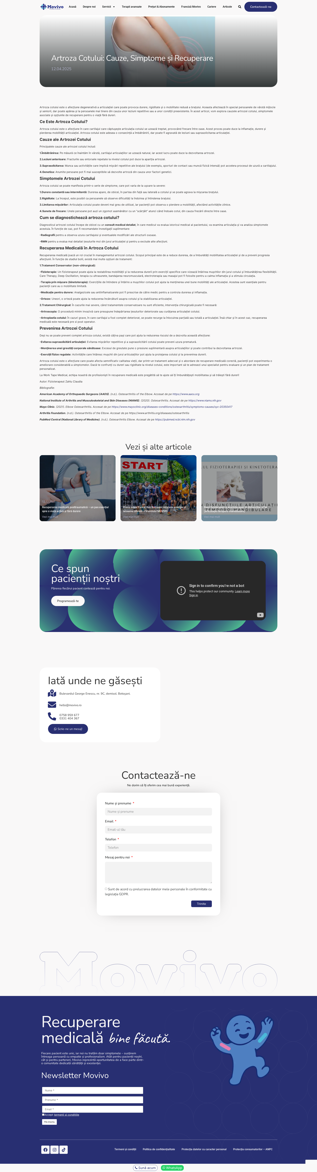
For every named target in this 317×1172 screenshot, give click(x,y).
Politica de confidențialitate (159, 1149)
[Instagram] (54, 1150)
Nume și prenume (118, 803)
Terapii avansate (132, 6)
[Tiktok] (63, 1150)
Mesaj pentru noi (118, 857)
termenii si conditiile (66, 1114)
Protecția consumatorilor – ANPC (252, 1149)
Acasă (72, 6)
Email (109, 821)
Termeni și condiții (125, 1149)
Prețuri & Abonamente (161, 6)
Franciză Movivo (191, 6)
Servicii (106, 6)
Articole (227, 6)
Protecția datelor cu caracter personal (204, 1149)
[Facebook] (45, 1150)
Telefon (111, 839)
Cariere (211, 6)
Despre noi (89, 6)
